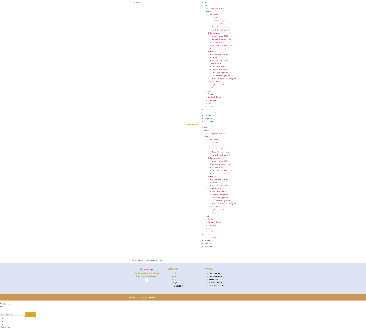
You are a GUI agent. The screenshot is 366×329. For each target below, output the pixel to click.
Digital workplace (214, 33)
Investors (208, 118)
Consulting (215, 18)
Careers (208, 115)
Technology (212, 94)
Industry (208, 91)
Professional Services (215, 82)
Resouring (215, 88)
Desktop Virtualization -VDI (222, 39)
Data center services (219, 66)
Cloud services (213, 15)
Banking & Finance (214, 97)
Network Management (220, 73)
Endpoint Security (218, 42)
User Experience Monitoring (222, 45)
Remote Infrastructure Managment (224, 79)
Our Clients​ (212, 112)
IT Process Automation (220, 60)
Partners (208, 109)
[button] (218, 124)
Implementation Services (220, 85)
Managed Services (214, 63)
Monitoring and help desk (221, 30)
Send (30, 314)
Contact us (209, 121)
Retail (210, 103)
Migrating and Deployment (221, 24)
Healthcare (212, 100)
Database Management (220, 70)
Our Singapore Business (216, 9)
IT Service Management (220, 54)
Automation (212, 51)
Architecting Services (219, 21)
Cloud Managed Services (221, 27)
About (207, 5)
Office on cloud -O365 (220, 36)
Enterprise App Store (219, 48)
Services (208, 12)
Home (207, 2)
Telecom (211, 106)
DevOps (214, 57)
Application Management (221, 76)
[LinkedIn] (147, 280)
